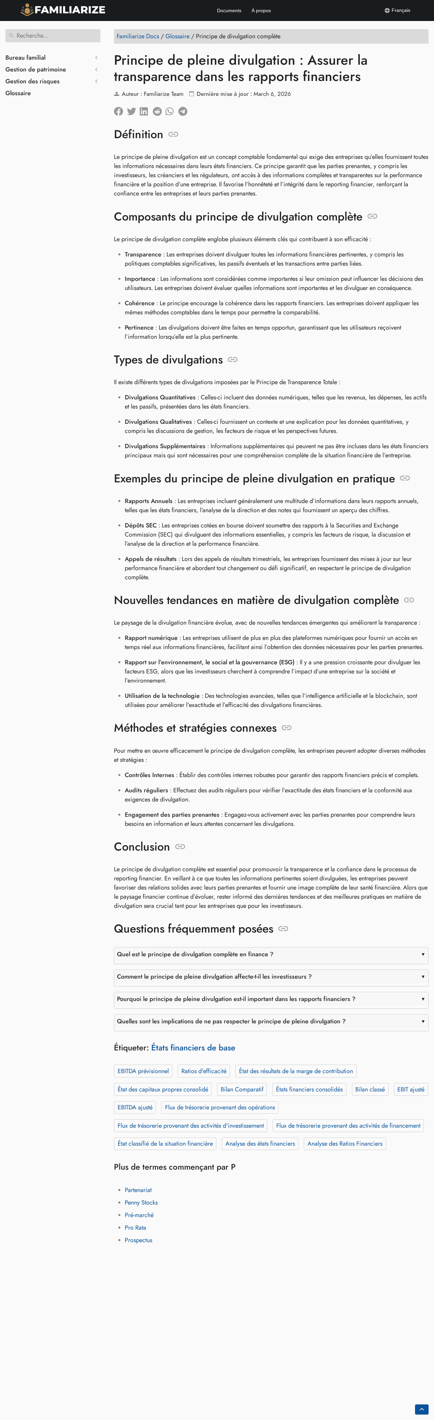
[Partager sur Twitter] (133, 109)
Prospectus (138, 1240)
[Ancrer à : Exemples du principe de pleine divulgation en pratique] (405, 478)
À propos (261, 10)
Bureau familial (25, 57)
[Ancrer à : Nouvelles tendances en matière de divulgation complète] (409, 600)
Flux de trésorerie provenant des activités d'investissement (191, 1125)
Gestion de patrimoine (35, 69)
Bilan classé (370, 1089)
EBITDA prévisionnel (143, 1071)
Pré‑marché (139, 1215)
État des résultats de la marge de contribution (296, 1071)
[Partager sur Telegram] (184, 109)
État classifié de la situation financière (165, 1143)
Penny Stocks (141, 1202)
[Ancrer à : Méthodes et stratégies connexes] (286, 728)
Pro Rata (135, 1227)
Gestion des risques (32, 81)
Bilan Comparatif (242, 1089)
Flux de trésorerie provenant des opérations (220, 1107)
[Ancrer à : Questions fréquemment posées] (283, 928)
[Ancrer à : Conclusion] (180, 846)
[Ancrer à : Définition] (173, 134)
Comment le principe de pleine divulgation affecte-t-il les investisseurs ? (214, 976)
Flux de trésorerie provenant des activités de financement (348, 1125)
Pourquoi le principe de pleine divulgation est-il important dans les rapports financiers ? (236, 999)
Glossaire (18, 93)
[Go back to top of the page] (422, 1409)
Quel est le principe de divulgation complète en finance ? (195, 954)
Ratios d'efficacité (203, 1071)
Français (400, 10)
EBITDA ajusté (135, 1107)
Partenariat (138, 1190)
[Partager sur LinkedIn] (146, 109)
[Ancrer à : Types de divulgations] (232, 359)
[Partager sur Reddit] (159, 109)
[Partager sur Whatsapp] (171, 109)
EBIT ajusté (411, 1089)
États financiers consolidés (309, 1089)
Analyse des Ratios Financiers (345, 1143)
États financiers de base (193, 1047)
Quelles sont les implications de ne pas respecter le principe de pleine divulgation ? (231, 1021)
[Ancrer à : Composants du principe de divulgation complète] (372, 216)
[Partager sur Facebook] (120, 109)
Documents (229, 10)
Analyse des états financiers (260, 1143)
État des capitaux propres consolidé (163, 1089)
